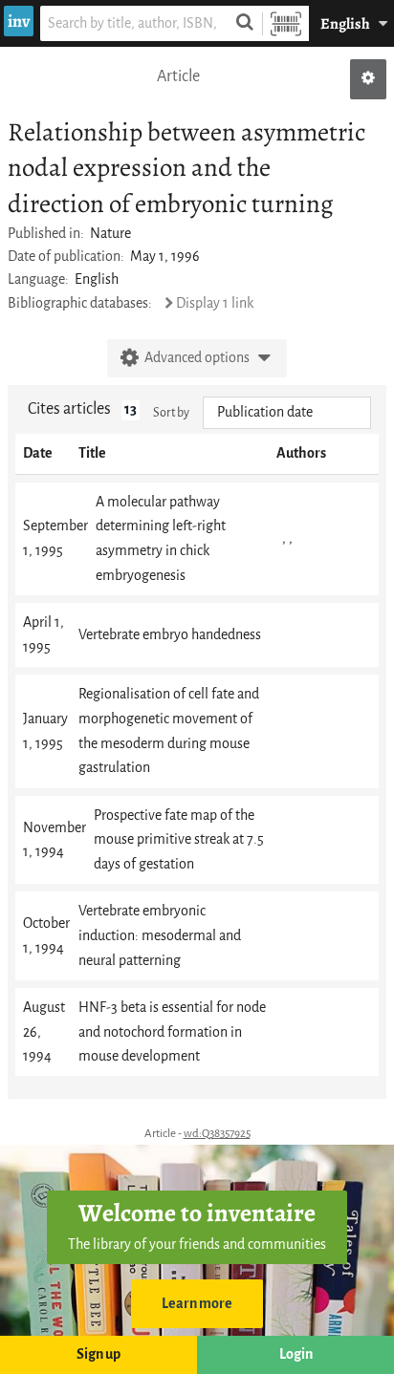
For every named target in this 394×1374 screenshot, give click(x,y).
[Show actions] (368, 79)
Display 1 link (214, 303)
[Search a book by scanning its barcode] (286, 23)
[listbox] (287, 413)
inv (19, 21)
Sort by (171, 412)
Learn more (197, 1304)
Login (296, 1354)
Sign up (98, 1354)
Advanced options (197, 358)
